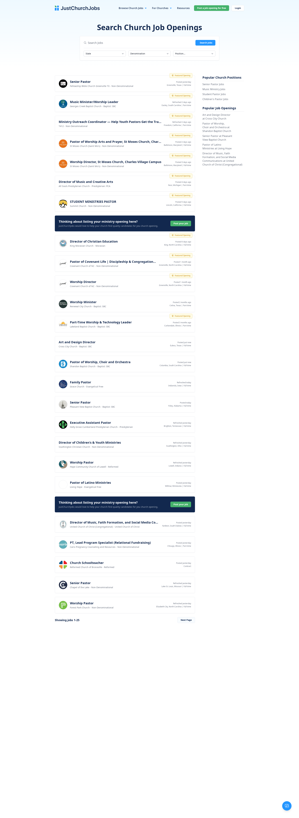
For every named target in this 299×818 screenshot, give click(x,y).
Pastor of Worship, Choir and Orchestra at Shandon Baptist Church (216, 127)
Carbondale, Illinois (172, 325)
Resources (183, 8)
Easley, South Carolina (171, 105)
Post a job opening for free (211, 8)
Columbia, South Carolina (171, 365)
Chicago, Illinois (174, 546)
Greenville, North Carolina (170, 265)
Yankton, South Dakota (172, 525)
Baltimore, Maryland (173, 145)
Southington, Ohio (174, 446)
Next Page (186, 619)
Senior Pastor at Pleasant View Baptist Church (217, 137)
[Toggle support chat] (287, 806)
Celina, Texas (175, 305)
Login (238, 8)
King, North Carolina (173, 245)
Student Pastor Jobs (214, 94)
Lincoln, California (174, 205)
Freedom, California (172, 125)
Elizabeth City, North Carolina (169, 606)
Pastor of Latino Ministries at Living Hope (217, 146)
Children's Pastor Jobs (215, 99)
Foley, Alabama (175, 405)
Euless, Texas (176, 345)
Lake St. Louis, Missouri (171, 586)
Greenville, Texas (174, 85)
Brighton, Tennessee (173, 426)
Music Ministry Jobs (213, 89)
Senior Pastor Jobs (213, 84)
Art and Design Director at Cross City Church (216, 116)
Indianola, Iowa (175, 385)
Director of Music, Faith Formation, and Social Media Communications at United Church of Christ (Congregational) (222, 159)
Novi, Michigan (174, 185)
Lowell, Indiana (175, 465)
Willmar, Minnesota (173, 486)
